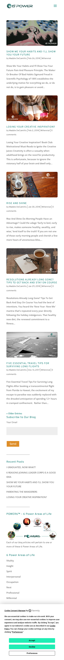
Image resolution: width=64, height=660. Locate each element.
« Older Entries (14, 413)
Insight (9, 565)
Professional (12, 592)
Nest (8, 587)
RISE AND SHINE (16, 203)
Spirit (9, 571)
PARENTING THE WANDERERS (21, 491)
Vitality (10, 560)
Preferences (32, 653)
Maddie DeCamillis (18, 58)
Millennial (46, 58)
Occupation (12, 581)
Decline (32, 647)
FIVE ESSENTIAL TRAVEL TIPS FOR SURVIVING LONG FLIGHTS (27, 365)
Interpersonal (13, 576)
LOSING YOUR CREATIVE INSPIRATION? (30, 126)
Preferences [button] (17, 632)
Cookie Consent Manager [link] (15, 611)
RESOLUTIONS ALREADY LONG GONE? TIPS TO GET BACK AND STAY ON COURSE (31, 281)
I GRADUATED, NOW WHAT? (21, 467)
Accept (32, 640)
